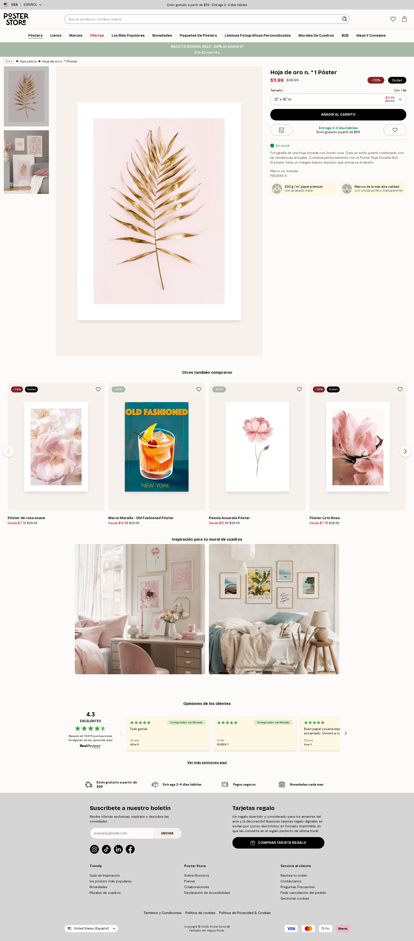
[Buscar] (345, 19)
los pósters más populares (111, 881)
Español (30, 5)
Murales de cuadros (105, 892)
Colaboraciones (196, 887)
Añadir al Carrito (338, 115)
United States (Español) (91, 928)
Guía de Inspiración (105, 875)
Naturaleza (28, 61)
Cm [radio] (397, 90)
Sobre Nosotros (196, 875)
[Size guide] (281, 130)
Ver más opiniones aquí (207, 762)
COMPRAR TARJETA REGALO (282, 843)
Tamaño (276, 90)
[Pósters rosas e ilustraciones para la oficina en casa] (140, 609)
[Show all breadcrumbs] (9, 61)
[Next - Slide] (405, 451)
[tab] (393, 19)
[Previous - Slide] (8, 451)
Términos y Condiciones (163, 913)
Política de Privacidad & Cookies (245, 913)
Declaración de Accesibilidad (207, 892)
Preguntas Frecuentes (298, 887)
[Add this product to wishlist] (395, 130)
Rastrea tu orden (294, 875)
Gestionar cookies (295, 898)
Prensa (189, 881)
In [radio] (404, 90)
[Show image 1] (26, 96)
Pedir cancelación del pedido (303, 892)
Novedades (98, 887)
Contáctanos (291, 881)
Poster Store (218, 926)
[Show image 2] (26, 162)
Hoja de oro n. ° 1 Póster (59, 61)
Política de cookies (200, 913)
